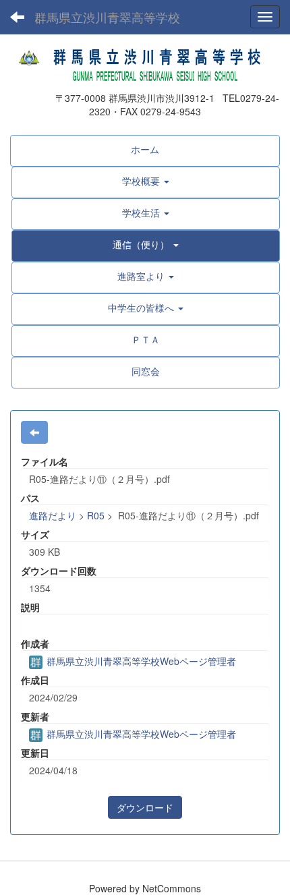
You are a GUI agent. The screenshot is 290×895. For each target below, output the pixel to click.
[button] (145, 180)
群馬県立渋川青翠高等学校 (107, 17)
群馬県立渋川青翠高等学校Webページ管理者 (140, 661)
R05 (96, 515)
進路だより (52, 515)
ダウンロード (145, 807)
